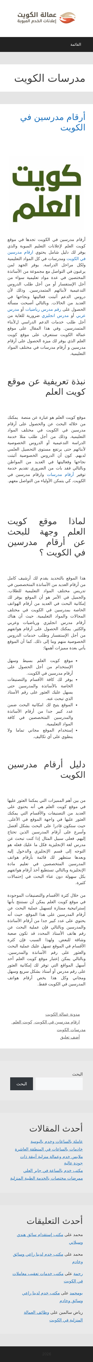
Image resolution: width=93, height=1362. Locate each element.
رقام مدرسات (60, 474)
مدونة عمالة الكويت (62, 1014)
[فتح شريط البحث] (7, 45)
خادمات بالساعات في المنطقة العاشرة (49, 1149)
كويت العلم (22, 1021)
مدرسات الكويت (71, 1029)
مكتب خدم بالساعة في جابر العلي (53, 1170)
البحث (77, 1074)
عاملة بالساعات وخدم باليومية (57, 1141)
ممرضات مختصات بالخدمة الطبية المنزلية (46, 1178)
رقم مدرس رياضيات (43, 309)
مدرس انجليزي (55, 315)
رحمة (78, 1273)
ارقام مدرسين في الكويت (57, 1021)
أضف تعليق (70, 1037)
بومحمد (76, 1292)
